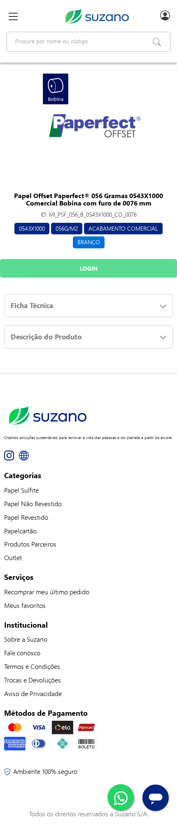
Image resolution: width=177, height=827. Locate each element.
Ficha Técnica (32, 305)
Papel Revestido (26, 517)
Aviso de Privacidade (33, 693)
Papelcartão (20, 530)
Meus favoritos (25, 605)
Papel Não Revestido (33, 503)
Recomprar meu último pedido (46, 591)
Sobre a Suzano (25, 639)
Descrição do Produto (46, 336)
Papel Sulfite (21, 490)
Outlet (13, 557)
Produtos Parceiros (30, 544)
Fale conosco (22, 652)
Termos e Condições (32, 666)
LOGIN (89, 268)
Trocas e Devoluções (32, 679)
